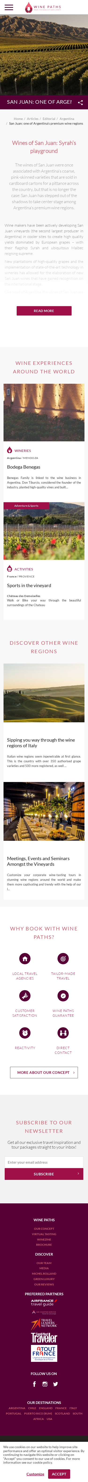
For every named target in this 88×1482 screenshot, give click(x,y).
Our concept (44, 1228)
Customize (35, 1474)
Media (44, 1268)
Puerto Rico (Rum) (38, 1413)
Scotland (62, 1413)
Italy (73, 1408)
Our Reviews (44, 1284)
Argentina (17, 1408)
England (46, 1408)
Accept (59, 1474)
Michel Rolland (44, 1273)
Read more (44, 311)
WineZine (44, 1239)
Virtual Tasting (44, 1234)
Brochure (44, 1244)
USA (49, 1419)
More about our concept (43, 1072)
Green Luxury (44, 1279)
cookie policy (42, 1462)
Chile (32, 1408)
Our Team (44, 1263)
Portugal (14, 1413)
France (61, 1408)
